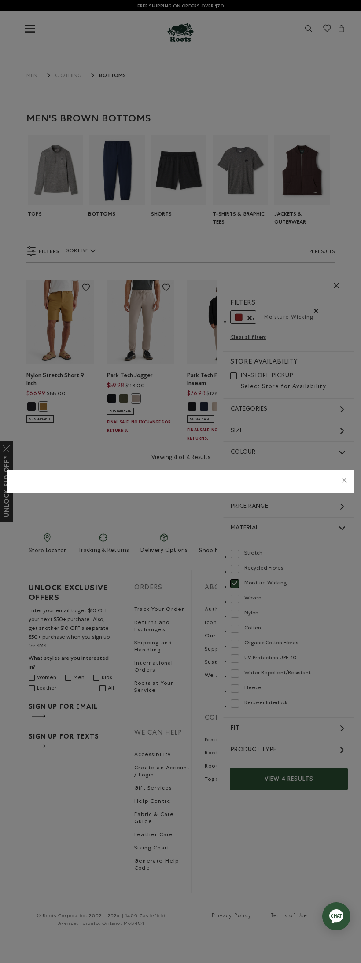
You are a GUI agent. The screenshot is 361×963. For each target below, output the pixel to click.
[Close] (344, 482)
